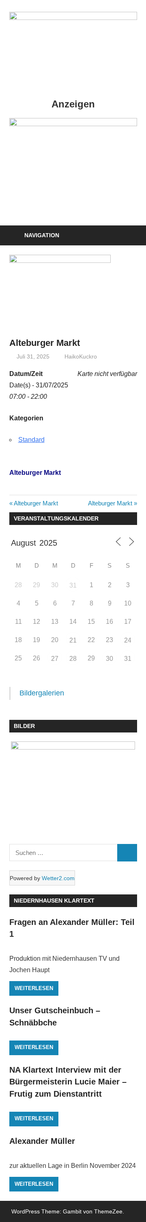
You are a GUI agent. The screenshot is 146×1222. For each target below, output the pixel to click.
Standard (31, 439)
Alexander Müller (42, 1141)
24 (127, 640)
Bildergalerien (41, 693)
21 (73, 640)
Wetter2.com (58, 878)
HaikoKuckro (80, 356)
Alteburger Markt (35, 503)
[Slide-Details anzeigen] (73, 123)
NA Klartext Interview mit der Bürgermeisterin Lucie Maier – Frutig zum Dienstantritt (68, 1081)
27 (54, 658)
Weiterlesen (34, 988)
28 (73, 658)
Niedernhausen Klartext (54, 900)
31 (73, 585)
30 (109, 658)
